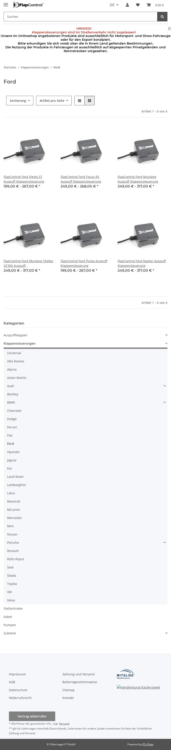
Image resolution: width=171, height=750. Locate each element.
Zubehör (10, 633)
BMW (11, 402)
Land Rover (15, 476)
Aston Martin (16, 378)
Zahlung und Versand (78, 674)
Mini (10, 526)
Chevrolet (14, 411)
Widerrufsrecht (20, 698)
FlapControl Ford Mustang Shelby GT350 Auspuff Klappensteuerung (28, 263)
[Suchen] (162, 16)
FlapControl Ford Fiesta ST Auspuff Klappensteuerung (24, 179)
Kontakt (68, 698)
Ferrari (12, 427)
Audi (10, 386)
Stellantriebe (13, 608)
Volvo (11, 600)
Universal (14, 353)
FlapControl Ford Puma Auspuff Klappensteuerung (84, 263)
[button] (127, 4)
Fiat (9, 435)
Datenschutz (18, 690)
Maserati (13, 501)
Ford (10, 443)
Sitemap (68, 690)
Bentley (12, 394)
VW (9, 592)
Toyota (12, 584)
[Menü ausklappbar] (6, 3)
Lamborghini (16, 485)
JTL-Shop (147, 744)
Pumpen (10, 625)
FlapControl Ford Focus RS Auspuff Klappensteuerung (81, 179)
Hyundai (13, 452)
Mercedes (14, 518)
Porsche (13, 542)
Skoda (11, 575)
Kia (9, 468)
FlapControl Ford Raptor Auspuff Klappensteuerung (142, 263)
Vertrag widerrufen (32, 716)
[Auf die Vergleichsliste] (34, 132)
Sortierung (18, 100)
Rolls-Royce (15, 559)
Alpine (12, 369)
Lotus (11, 493)
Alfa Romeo (15, 361)
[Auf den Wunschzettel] (46, 132)
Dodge (12, 419)
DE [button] (112, 4)
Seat (10, 567)
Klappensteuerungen (19, 343)
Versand (64, 723)
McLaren (13, 509)
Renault (13, 551)
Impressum (17, 674)
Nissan (12, 534)
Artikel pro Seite (52, 100)
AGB (12, 682)
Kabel (8, 617)
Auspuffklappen (15, 335)
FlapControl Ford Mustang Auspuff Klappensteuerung (138, 179)
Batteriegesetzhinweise (79, 682)
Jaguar (12, 460)
